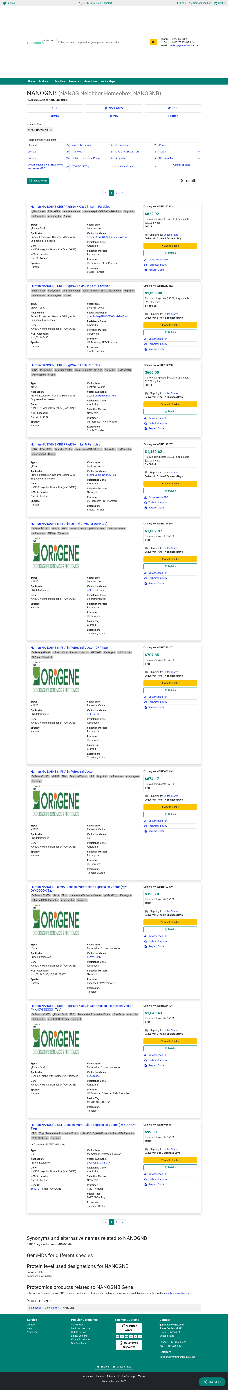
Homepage (35, 1307)
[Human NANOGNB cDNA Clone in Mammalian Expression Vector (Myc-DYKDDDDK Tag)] (55, 919)
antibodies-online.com (178, 1293)
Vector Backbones (81, 1339)
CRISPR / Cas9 (79, 1332)
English (11, 3)
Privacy (111, 1376)
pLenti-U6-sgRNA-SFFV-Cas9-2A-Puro (107, 237)
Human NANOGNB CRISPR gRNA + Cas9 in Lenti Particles (70, 206)
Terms (141, 1376)
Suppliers (60, 81)
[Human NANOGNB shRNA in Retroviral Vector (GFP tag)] (55, 676)
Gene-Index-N (52, 1307)
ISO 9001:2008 (57, 1144)
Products (43, 81)
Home (31, 81)
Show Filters (40, 180)
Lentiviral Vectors (80, 1328)
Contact (108, 3)
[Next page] (122, 193)
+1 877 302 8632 (92, 3)
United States (170, 234)
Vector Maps (108, 81)
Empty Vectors (79, 1335)
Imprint (100, 1376)
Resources (75, 81)
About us (88, 1376)
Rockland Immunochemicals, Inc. (177, 1356)
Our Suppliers (78, 1343)
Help (29, 1328)
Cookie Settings (126, 1376)
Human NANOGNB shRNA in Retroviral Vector (62, 771)
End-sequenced (40, 1144)
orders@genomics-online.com (184, 45)
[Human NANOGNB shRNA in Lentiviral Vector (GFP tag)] (55, 552)
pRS (89, 838)
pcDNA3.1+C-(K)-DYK (98, 1162)
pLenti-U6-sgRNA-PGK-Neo (101, 395)
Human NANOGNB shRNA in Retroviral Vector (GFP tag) (69, 647)
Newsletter (32, 1332)
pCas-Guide (93, 1075)
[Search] (153, 42)
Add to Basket (171, 245)
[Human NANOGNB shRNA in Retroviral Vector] (55, 800)
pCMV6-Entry (94, 957)
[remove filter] (50, 130)
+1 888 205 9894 (173, 1345)
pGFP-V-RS (93, 714)
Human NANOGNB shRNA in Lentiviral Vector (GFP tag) (69, 524)
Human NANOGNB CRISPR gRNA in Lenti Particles (65, 365)
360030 (35, 1188)
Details (172, 252)
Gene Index (90, 81)
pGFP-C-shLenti (95, 590)
